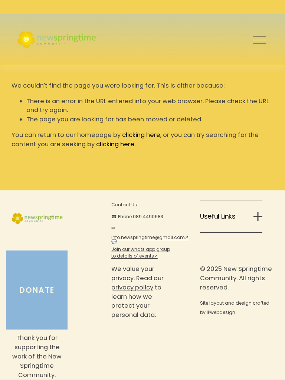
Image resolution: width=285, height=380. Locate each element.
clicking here (141, 135)
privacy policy (132, 287)
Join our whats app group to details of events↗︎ (140, 252)
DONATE (37, 290)
